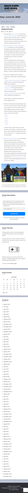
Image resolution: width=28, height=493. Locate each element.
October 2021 (7, 449)
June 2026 (6, 309)
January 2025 (7, 351)
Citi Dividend (8, 86)
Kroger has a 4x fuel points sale (11, 138)
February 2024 (7, 379)
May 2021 (6, 461)
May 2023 (6, 401)
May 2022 (6, 431)
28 (10, 289)
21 (10, 287)
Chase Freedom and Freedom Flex (13, 80)
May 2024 (6, 371)
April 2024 (6, 374)
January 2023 (7, 411)
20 (7, 287)
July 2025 (6, 336)
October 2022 (7, 419)
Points (7, 26)
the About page (13, 263)
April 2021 (6, 464)
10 (20, 283)
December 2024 (8, 354)
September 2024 (8, 361)
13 (7, 285)
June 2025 (6, 339)
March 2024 (7, 376)
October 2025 (7, 329)
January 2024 (7, 381)
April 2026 (6, 314)
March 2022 (7, 436)
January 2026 (7, 321)
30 (17, 289)
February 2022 (7, 439)
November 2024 (8, 356)
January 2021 (7, 471)
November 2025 (8, 326)
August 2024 (7, 364)
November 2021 (8, 446)
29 (14, 289)
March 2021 (7, 466)
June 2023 (6, 399)
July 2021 (6, 456)
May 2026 (6, 311)
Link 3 (6, 118)
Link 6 (6, 124)
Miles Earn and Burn (11, 7)
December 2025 (8, 324)
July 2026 (6, 306)
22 (14, 287)
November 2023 (8, 386)
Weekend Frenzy (7, 29)
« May (3, 292)
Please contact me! (12, 258)
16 (17, 285)
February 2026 (7, 319)
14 (10, 285)
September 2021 (8, 451)
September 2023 (8, 391)
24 (20, 287)
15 (14, 285)
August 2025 (7, 334)
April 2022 (6, 434)
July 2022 (6, 426)
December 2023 (8, 384)
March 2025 (7, 346)
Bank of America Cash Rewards (12, 93)
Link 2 (6, 116)
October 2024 (7, 359)
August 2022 (7, 424)
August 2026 (7, 304)
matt (12, 31)
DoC (15, 133)
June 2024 (6, 369)
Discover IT (7, 87)
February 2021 (7, 469)
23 (17, 287)
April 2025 (6, 344)
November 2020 (8, 476)
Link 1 (6, 115)
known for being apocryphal (11, 35)
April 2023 (6, 404)
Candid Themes (15, 489)
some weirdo (15, 34)
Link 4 (6, 120)
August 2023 (7, 394)
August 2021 (7, 454)
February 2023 (7, 409)
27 (7, 289)
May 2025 (6, 341)
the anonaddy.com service (17, 156)
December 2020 (8, 474)
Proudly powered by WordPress (10, 488)
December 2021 (8, 444)
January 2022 (7, 441)
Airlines (3, 26)
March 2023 (7, 406)
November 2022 (8, 416)
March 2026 (7, 316)
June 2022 (6, 429)
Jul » (7, 292)
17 (20, 285)
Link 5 (6, 122)
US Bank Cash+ (9, 89)
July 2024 (6, 366)
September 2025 (8, 331)
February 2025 (7, 349)
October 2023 (7, 389)
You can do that (10, 260)
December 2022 (8, 414)
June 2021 (6, 459)
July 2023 (6, 396)
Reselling (12, 26)
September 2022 (8, 421)
